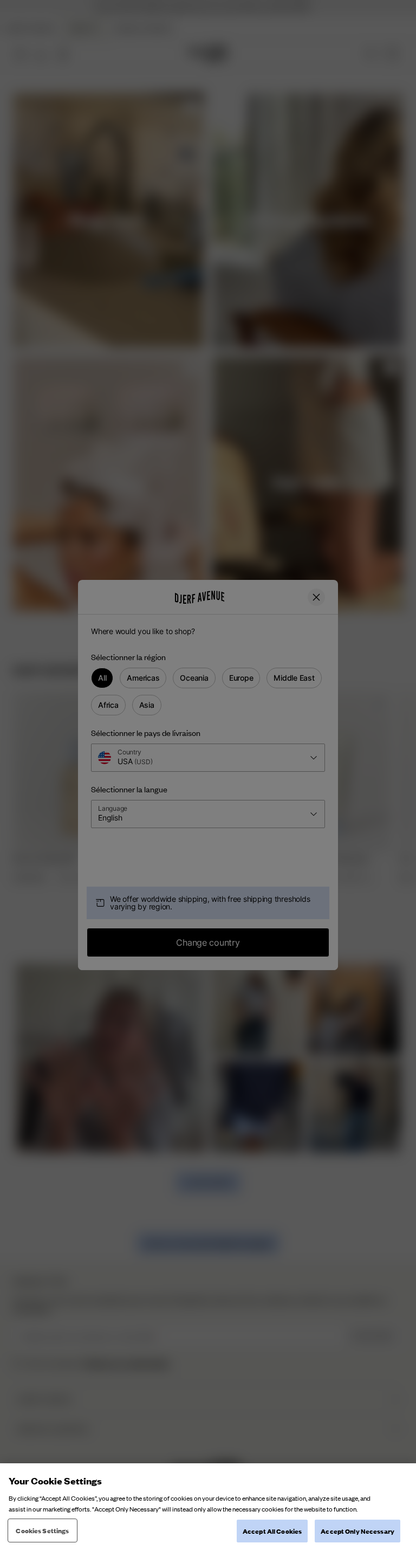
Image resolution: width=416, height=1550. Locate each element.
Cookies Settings (42, 1530)
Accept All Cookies (272, 1531)
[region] (208, 1506)
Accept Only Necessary (357, 1531)
